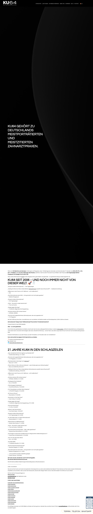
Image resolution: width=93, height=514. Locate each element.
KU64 (22, 276)
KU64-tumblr (11, 498)
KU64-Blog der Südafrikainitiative (16, 482)
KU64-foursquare (12, 502)
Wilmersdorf (89, 504)
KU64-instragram (12, 486)
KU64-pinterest (11, 497)
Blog (72, 3)
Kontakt (76, 3)
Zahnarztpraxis (32, 288)
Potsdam (89, 507)
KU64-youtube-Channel (13, 487)
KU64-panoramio (12, 500)
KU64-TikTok (11, 489)
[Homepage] (9, 5)
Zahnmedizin (60, 329)
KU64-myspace (11, 495)
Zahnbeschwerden (54, 3)
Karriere (67, 3)
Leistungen (45, 3)
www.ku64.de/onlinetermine (16, 342)
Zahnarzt (26, 361)
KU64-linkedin (11, 503)
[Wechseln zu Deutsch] (81, 3)
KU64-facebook (11, 484)
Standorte (38, 3)
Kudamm (89, 499)
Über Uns (62, 3)
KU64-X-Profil (11, 494)
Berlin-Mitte (89, 502)
